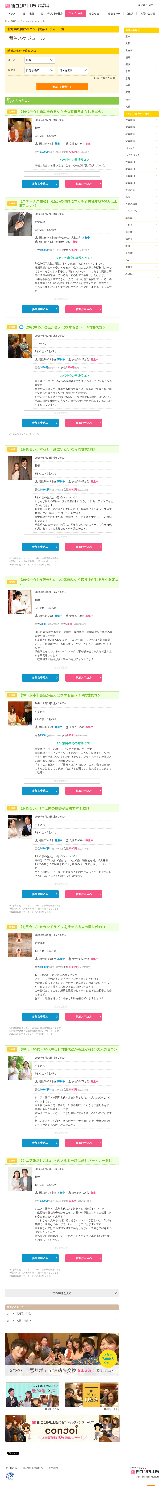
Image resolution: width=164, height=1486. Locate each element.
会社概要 (9, 1468)
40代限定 (130, 134)
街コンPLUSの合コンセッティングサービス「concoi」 (62, 1428)
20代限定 (130, 120)
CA (127, 260)
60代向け (130, 183)
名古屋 (129, 50)
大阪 (127, 43)
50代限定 (130, 141)
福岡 (127, 57)
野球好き (130, 190)
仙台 (127, 99)
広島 (127, 92)
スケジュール (31, 21)
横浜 (127, 64)
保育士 (129, 267)
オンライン (131, 211)
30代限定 (130, 127)
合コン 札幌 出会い (19, 1320)
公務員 (129, 225)
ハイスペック (132, 155)
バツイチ (130, 148)
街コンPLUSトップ (13, 21)
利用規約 (53, 1468)
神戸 (127, 85)
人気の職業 (131, 204)
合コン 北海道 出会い (20, 1313)
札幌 (127, 106)
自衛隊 (129, 232)
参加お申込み (40, 183)
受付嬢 (129, 253)
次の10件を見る (62, 1293)
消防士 (129, 239)
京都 (127, 78)
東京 (127, 36)
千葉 (127, 71)
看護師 (129, 274)
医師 (127, 246)
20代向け (130, 162)
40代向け (130, 176)
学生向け (130, 218)
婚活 (127, 197)
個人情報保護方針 (31, 1468)
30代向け (130, 169)
